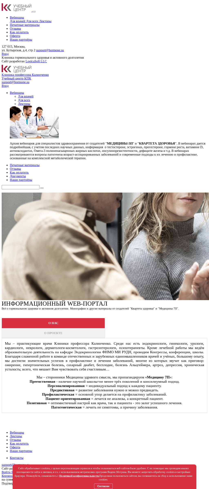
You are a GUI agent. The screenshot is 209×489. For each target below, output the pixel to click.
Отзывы (15, 440)
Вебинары (17, 432)
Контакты (16, 458)
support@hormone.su (50, 50)
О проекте (53, 333)
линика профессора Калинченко (25, 74)
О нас (53, 323)
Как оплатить (19, 443)
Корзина (7, 476)
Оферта (15, 447)
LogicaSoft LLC (36, 61)
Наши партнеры (21, 451)
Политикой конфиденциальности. (79, 475)
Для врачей (18, 21)
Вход (5, 54)
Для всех (32, 21)
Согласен (103, 486)
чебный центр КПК (16, 78)
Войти (6, 472)
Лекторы (45, 21)
